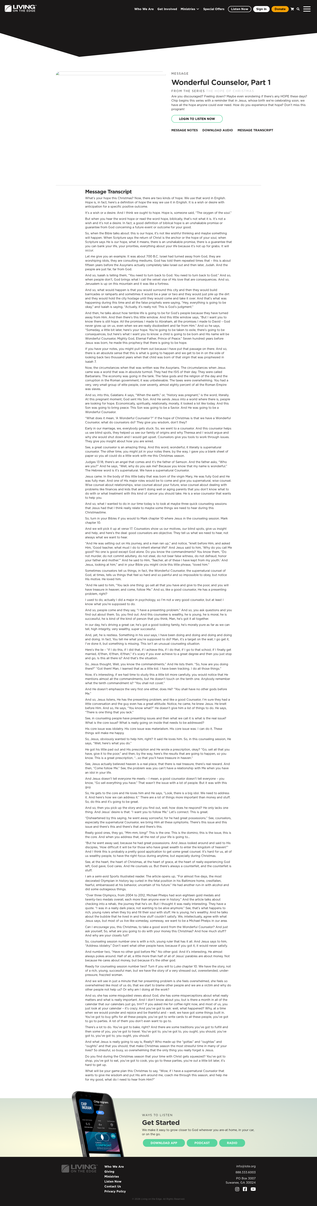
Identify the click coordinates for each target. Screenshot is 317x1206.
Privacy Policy (115, 1191)
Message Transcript (255, 130)
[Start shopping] (292, 9)
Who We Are (114, 1167)
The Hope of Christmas (230, 91)
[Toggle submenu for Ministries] (198, 9)
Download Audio (217, 130)
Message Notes (184, 130)
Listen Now (112, 1181)
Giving (109, 1172)
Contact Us (112, 1186)
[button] (297, 9)
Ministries (111, 1176)
